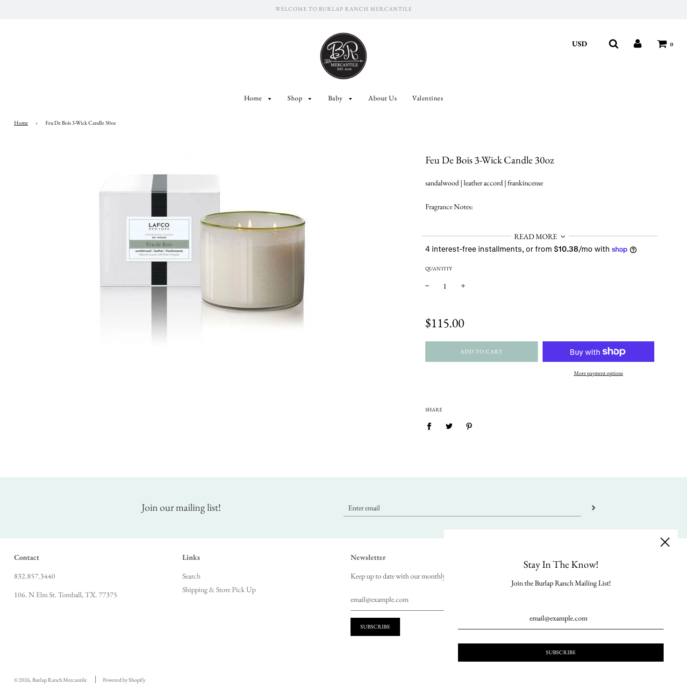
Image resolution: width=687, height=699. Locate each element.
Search (191, 576)
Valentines (427, 97)
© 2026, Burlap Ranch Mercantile (50, 680)
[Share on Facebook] (431, 426)
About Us (382, 97)
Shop (295, 97)
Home (254, 97)
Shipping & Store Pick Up (219, 589)
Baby (336, 97)
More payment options (598, 373)
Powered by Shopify (124, 680)
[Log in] (638, 44)
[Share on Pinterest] (469, 426)
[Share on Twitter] (449, 426)
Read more (536, 236)
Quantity (438, 268)
